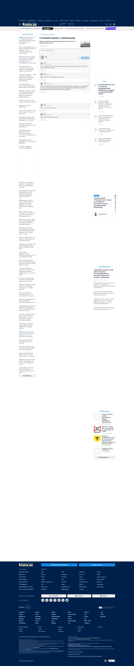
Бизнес (43, 574)
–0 (88, 70)
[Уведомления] (110, 24)
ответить (43, 70)
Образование (65, 589)
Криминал (64, 574)
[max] (58, 600)
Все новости (22, 20)
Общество (82, 572)
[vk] (46, 600)
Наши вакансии (23, 582)
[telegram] (42, 600)
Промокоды (40, 20)
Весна (43, 577)
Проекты (108, 20)
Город (42, 579)
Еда (42, 584)
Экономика (100, 584)
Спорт (98, 574)
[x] (63, 600)
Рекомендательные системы (74, 654)
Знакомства (48, 20)
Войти (46, 57)
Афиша (71, 20)
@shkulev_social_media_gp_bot (83, 639)
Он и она (81, 574)
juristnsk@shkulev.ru (54, 648)
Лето (62, 579)
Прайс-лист (22, 574)
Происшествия (83, 582)
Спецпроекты (100, 587)
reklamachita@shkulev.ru (95, 637)
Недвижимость (31, 20)
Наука (63, 584)
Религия (81, 589)
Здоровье (44, 589)
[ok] (50, 600)
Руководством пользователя (74, 644)
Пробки (114, 20)
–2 (88, 80)
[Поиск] (107, 24)
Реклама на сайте (24, 572)
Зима (62, 572)
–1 (88, 110)
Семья (98, 572)
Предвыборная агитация (25, 587)
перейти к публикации (48, 34)
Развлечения (82, 587)
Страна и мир (100, 579)
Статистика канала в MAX (26, 589)
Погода (56, 20)
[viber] (54, 600)
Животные (44, 587)
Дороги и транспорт (46, 582)
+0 (84, 70)
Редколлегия (94, 20)
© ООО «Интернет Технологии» (26, 660)
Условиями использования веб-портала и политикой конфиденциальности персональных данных (90, 646)
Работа (81, 584)
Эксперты (102, 20)
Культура (63, 577)
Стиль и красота (101, 577)
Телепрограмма (63, 20)
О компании (22, 577)
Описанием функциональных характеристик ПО (78, 645)
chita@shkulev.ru (36, 647)
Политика (82, 579)
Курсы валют (85, 20)
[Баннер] (47, 28)
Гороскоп (77, 20)
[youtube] (67, 600)
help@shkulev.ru (29, 649)
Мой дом (63, 582)
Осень (81, 577)
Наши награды (23, 579)
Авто (42, 572)
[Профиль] (114, 24)
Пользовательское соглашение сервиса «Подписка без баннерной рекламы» (85, 656)
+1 (84, 80)
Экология (99, 582)
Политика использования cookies (75, 652)
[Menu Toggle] (20, 24)
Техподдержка (23, 584)
